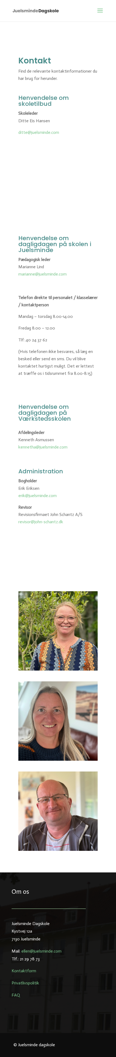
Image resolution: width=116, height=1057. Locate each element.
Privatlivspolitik (25, 982)
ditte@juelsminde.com (38, 132)
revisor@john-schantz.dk (40, 521)
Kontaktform (24, 970)
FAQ (16, 995)
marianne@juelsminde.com (42, 274)
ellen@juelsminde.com (41, 951)
